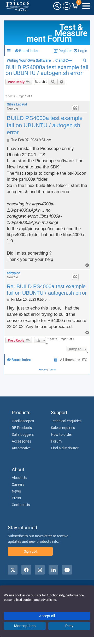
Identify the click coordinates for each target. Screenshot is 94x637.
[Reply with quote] (75, 108)
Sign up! (30, 551)
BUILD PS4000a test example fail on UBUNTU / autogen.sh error (46, 70)
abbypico (13, 273)
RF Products (22, 428)
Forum (56, 441)
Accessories (21, 441)
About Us (19, 478)
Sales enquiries (63, 428)
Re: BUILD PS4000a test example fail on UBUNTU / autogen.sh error (47, 289)
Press (16, 498)
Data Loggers (23, 434)
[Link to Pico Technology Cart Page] (75, 6)
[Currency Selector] (66, 6)
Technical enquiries (66, 421)
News (16, 491)
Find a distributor (65, 448)
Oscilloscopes (23, 421)
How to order (61, 434)
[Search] (57, 6)
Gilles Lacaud (17, 104)
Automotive (21, 448)
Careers (18, 484)
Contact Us (21, 505)
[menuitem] (80, 51)
